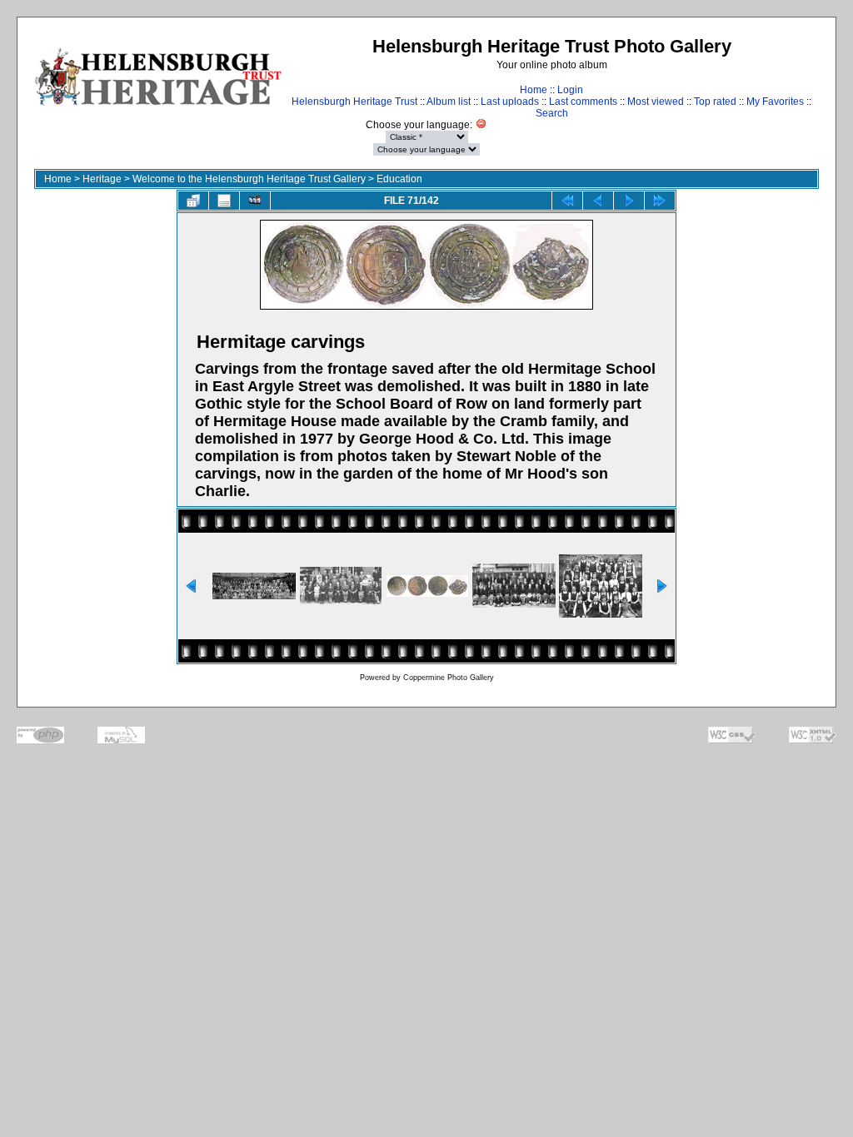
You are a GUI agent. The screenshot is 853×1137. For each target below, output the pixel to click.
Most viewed (655, 101)
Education (399, 179)
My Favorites (775, 101)
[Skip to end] (660, 200)
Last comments (583, 101)
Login (570, 90)
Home (533, 90)
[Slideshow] (255, 200)
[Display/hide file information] (224, 200)
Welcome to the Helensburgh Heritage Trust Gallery (249, 179)
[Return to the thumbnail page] (193, 200)
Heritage (102, 179)
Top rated (715, 101)
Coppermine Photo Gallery (448, 677)
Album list (448, 101)
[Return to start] (567, 200)
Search (552, 113)
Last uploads (510, 101)
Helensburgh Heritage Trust (354, 101)
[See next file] (629, 200)
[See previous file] (598, 200)
